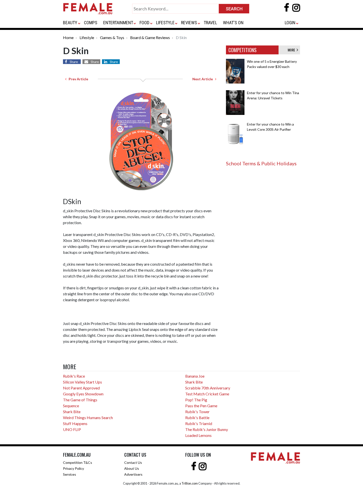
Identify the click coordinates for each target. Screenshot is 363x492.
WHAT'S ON (233, 22)
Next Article (203, 79)
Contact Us (133, 462)
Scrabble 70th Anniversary (207, 387)
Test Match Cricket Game (207, 393)
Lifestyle (87, 37)
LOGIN (290, 22)
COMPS (90, 22)
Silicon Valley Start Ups (82, 382)
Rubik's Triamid (198, 423)
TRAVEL (210, 22)
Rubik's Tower (197, 411)
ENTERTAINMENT (118, 22)
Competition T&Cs (77, 462)
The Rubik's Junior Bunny (206, 429)
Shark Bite (72, 411)
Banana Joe (194, 376)
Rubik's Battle (197, 417)
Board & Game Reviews (150, 37)
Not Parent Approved (81, 387)
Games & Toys (112, 37)
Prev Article (77, 79)
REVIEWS (189, 22)
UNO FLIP (72, 429)
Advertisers (133, 474)
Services (69, 474)
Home (68, 37)
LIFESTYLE (165, 22)
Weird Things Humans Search (88, 417)
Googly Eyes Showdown (83, 393)
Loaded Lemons (198, 435)
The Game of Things (80, 399)
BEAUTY (70, 22)
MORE (292, 49)
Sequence (71, 405)
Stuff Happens (75, 423)
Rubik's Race (74, 376)
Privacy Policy (73, 468)
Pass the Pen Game (201, 405)
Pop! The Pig (196, 399)
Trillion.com (190, 483)
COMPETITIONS (242, 50)
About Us (131, 468)
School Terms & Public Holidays (261, 163)
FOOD (144, 22)
